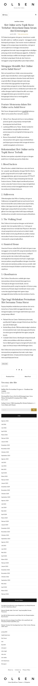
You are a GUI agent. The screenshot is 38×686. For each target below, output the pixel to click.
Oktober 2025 (5, 452)
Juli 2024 (3, 504)
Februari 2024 (5, 521)
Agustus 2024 (5, 500)
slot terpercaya (5, 660)
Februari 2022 (5, 594)
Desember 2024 (5, 486)
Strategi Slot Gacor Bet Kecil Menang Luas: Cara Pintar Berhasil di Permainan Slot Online (17, 397)
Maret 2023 (4, 559)
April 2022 (4, 587)
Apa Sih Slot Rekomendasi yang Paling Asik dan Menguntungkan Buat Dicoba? (17, 616)
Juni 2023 (3, 549)
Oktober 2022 (5, 576)
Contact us (18, 670)
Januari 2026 (4, 441)
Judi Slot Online (19, 21)
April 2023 (4, 556)
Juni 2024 (3, 507)
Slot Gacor (4, 638)
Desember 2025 (5, 445)
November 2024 (5, 490)
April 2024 (4, 514)
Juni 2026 (3, 428)
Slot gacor (4, 664)
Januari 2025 (4, 483)
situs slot (4, 363)
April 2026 (4, 431)
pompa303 (4, 632)
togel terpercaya (5, 635)
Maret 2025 (4, 476)
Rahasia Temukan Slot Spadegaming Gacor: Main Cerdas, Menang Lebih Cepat (18, 625)
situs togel (4, 651)
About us (10, 670)
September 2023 (5, 538)
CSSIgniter (27, 682)
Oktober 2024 (5, 493)
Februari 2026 (5, 438)
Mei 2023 (3, 552)
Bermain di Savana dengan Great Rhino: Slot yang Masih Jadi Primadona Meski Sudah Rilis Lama (16, 620)
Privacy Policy (26, 670)
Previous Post (10, 376)
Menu (6, 15)
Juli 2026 (3, 424)
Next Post (28, 376)
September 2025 (5, 455)
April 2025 (4, 473)
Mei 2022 (3, 583)
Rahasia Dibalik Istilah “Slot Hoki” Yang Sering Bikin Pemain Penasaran (16, 611)
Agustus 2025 (5, 459)
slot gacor (3, 648)
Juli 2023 (3, 545)
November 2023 (5, 531)
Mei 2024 (3, 511)
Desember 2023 (5, 528)
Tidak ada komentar (22, 34)
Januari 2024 (4, 524)
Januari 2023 (4, 566)
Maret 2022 (4, 590)
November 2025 (5, 448)
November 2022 (5, 573)
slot (2, 641)
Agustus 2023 (5, 542)
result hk (25, 111)
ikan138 (3, 644)
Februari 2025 (5, 479)
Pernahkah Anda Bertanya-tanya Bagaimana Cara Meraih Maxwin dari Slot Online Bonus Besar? (18, 606)
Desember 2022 (5, 569)
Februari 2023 (5, 563)
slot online (4, 657)
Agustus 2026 (5, 421)
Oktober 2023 (5, 535)
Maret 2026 (4, 434)
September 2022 (5, 580)
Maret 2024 (4, 518)
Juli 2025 (3, 462)
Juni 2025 (3, 466)
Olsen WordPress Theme (15, 682)
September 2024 (5, 497)
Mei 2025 (3, 469)
